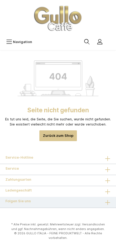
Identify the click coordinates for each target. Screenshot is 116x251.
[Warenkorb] (109, 39)
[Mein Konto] (99, 41)
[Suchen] (86, 41)
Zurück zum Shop (58, 136)
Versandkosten (93, 224)
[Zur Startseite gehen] (58, 18)
